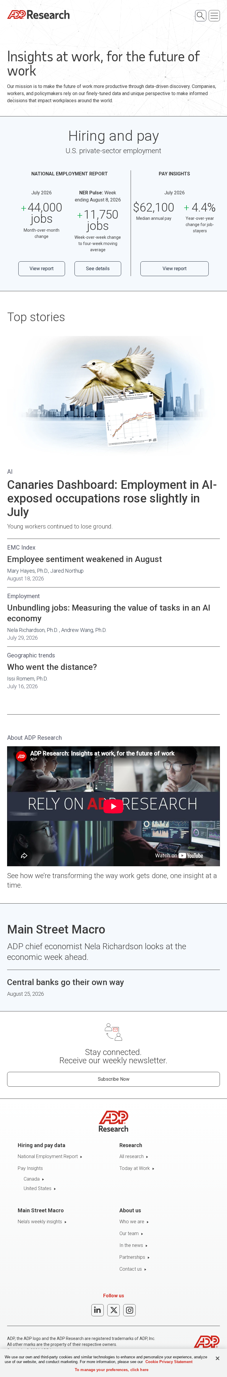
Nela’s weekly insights (40, 1221)
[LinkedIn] (97, 1310)
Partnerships (132, 1257)
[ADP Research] (38, 14)
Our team (129, 1233)
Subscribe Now (113, 1079)
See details (98, 268)
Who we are (131, 1221)
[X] (113, 1310)
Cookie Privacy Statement (168, 1362)
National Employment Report (48, 1156)
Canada (32, 1179)
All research (131, 1156)
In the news (131, 1245)
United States (37, 1188)
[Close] (217, 1358)
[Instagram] (129, 1310)
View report (41, 268)
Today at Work (134, 1168)
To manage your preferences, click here (111, 1370)
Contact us (130, 1269)
